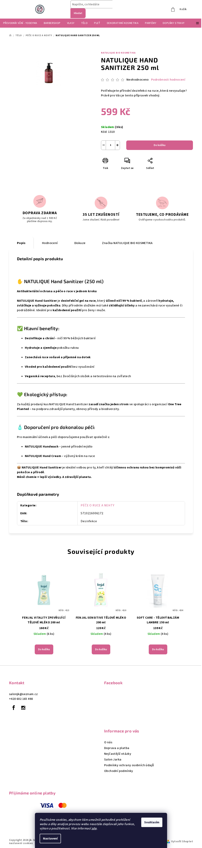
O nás (108, 742)
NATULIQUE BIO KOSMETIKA (118, 53)
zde (94, 828)
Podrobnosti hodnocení (168, 79)
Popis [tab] (21, 243)
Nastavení (50, 838)
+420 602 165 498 (21, 699)
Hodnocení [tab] (50, 243)
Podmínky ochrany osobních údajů (129, 765)
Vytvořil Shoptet (182, 841)
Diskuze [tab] (80, 243)
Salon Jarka (112, 759)
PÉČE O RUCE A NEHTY (97, 505)
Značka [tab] (127, 243)
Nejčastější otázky (117, 754)
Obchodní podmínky (118, 771)
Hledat (78, 13)
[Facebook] (13, 707)
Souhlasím (151, 822)
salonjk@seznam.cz (23, 694)
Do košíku (160, 145)
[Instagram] (23, 707)
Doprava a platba (116, 748)
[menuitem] (20, 23)
